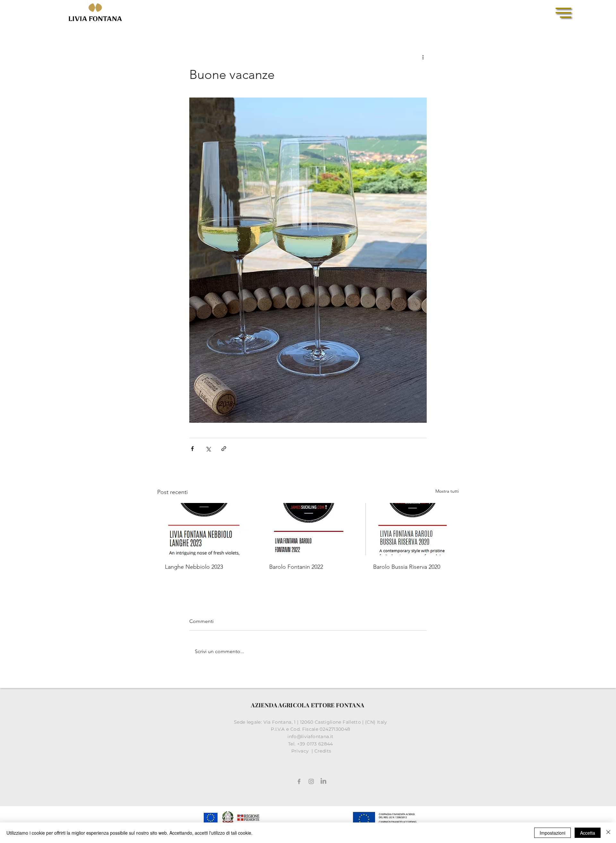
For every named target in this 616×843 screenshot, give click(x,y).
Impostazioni (552, 833)
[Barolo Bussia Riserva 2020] (412, 529)
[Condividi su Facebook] (192, 449)
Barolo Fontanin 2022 (296, 566)
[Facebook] (299, 781)
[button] (563, 12)
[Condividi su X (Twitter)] (208, 449)
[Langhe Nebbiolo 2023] (204, 529)
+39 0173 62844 (315, 744)
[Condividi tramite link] (224, 449)
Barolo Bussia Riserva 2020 (406, 566)
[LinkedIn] (323, 781)
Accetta (587, 833)
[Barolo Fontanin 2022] (308, 529)
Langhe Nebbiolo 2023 (194, 566)
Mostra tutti (447, 491)
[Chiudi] (608, 833)
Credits (322, 751)
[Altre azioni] (423, 57)
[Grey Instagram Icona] (311, 781)
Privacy (300, 751)
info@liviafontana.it (311, 736)
